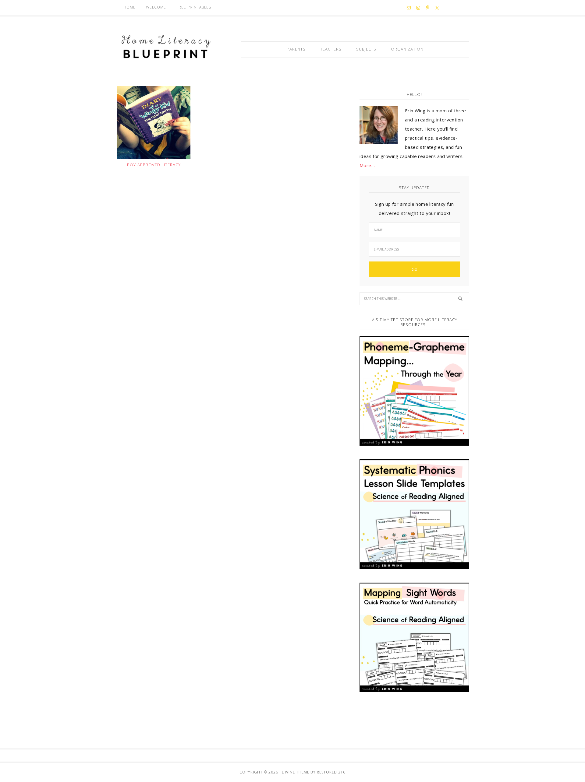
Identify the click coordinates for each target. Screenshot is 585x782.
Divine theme (295, 772)
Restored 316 (331, 772)
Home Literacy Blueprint (166, 47)
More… (367, 165)
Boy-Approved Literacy (154, 164)
